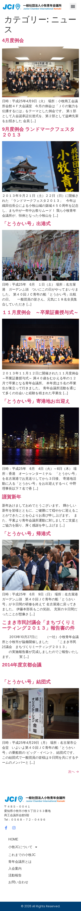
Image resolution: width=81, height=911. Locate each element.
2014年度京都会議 (22, 664)
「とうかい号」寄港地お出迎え (36, 401)
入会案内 (15, 868)
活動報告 (15, 875)
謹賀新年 (11, 496)
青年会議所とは (20, 861)
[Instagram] (14, 828)
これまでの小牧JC (22, 855)
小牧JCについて (20, 847)
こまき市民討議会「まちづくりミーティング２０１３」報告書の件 (39, 625)
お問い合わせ (18, 882)
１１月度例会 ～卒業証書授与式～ (40, 312)
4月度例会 (13, 40)
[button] (73, 6)
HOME (13, 839)
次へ (73, 771)
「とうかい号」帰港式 (26, 533)
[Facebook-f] (6, 828)
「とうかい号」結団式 (26, 681)
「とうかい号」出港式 (26, 223)
